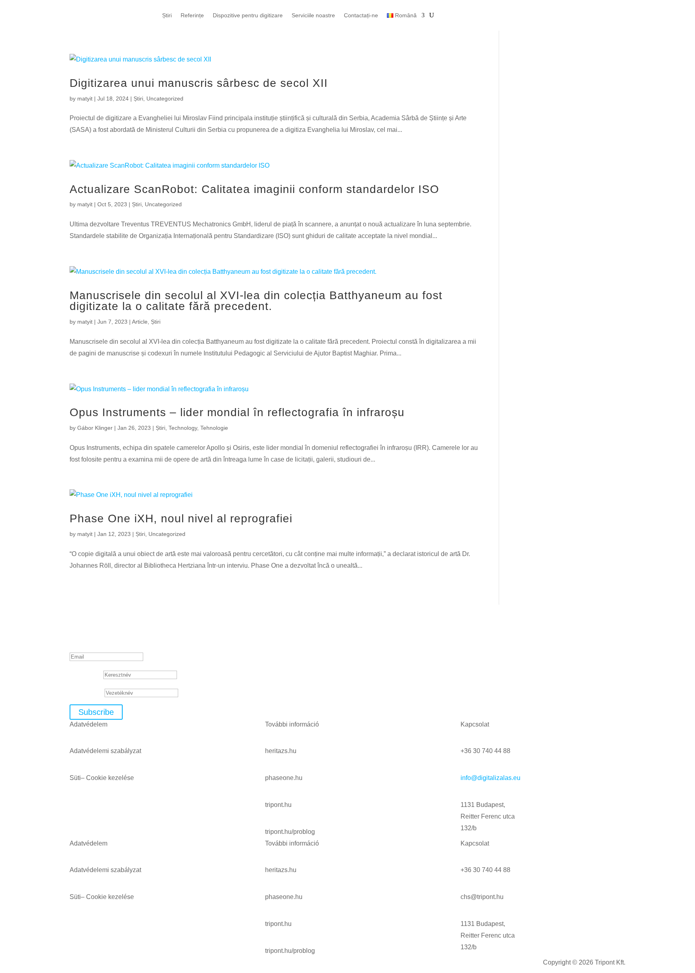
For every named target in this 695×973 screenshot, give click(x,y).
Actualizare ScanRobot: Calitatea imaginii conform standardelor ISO (254, 189)
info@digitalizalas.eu (490, 777)
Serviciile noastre (313, 15)
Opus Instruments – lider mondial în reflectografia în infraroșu (237, 412)
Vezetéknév (86, 692)
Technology (183, 428)
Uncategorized (164, 98)
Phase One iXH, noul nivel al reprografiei (181, 518)
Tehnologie (214, 428)
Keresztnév (86, 674)
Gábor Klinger (95, 428)
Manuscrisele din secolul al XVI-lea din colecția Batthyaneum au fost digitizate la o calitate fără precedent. (256, 301)
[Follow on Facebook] (562, 6)
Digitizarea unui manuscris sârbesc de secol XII (200, 83)
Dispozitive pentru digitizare (248, 15)
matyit (85, 98)
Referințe (192, 15)
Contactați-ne (361, 15)
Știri (167, 15)
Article (140, 321)
